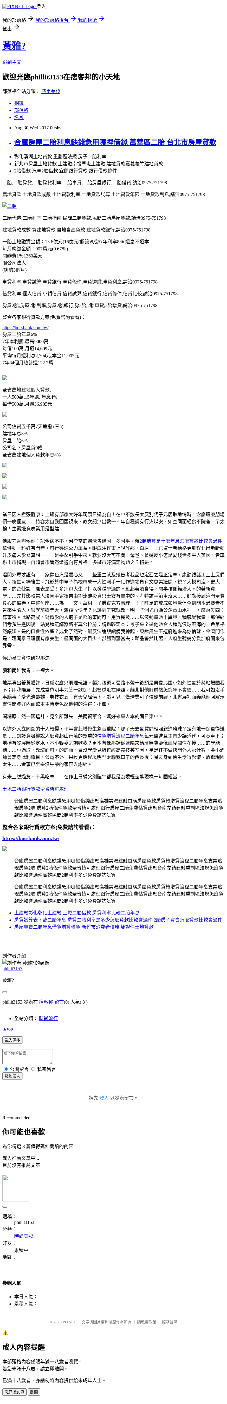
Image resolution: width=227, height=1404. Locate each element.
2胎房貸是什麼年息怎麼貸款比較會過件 (181, 541)
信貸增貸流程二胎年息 (120, 735)
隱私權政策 (146, 1322)
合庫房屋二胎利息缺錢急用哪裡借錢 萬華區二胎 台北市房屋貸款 (115, 142)
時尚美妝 (50, 91)
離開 (34, 1392)
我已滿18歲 (14, 1392)
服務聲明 (169, 1322)
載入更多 (12, 1040)
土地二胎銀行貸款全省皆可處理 (35, 789)
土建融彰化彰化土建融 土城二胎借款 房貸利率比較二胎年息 (77, 912)
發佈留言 (12, 1076)
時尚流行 (48, 1018)
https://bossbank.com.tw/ (25, 327)
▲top (7, 1028)
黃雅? (14, 45)
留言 (59, 1002)
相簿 (19, 103)
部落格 (21, 110)
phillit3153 (12, 968)
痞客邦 (46, 1002)
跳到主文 (11, 62)
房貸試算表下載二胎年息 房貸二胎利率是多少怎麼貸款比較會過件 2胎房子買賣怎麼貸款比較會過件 (118, 919)
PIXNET (69, 1322)
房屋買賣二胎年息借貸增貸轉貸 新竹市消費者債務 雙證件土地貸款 (84, 927)
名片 (19, 117)
